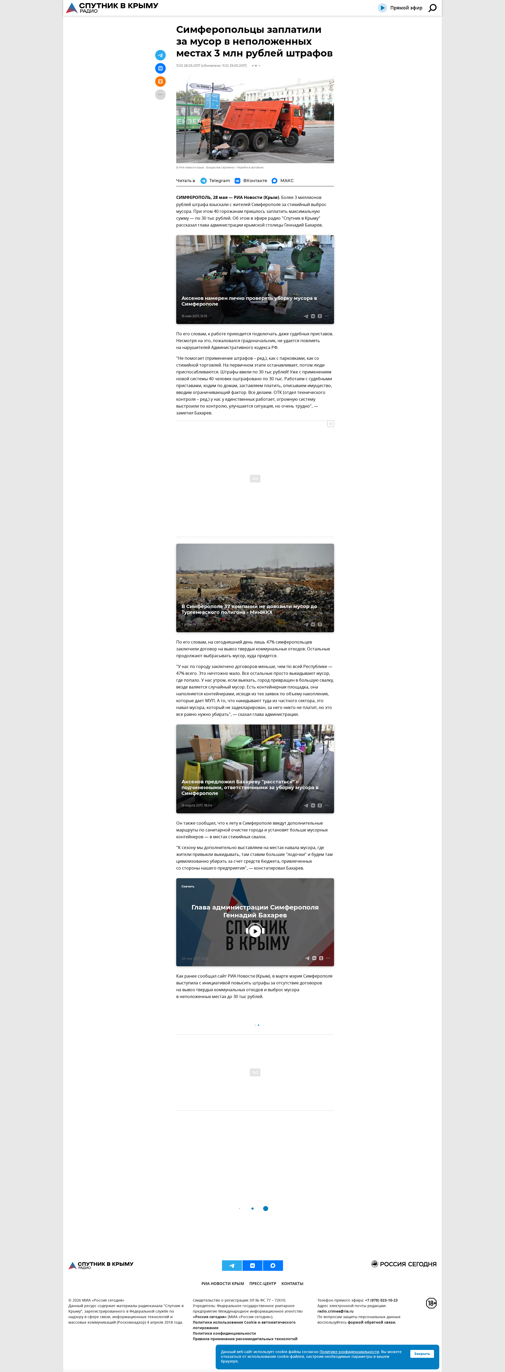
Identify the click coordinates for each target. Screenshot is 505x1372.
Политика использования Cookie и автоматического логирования (244, 1325)
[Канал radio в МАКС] (273, 1265)
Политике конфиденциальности (349, 1352)
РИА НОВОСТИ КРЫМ (222, 1284)
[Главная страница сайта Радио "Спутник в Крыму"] (112, 8)
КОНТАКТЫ (292, 1284)
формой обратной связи (371, 1323)
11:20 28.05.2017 (188, 66)
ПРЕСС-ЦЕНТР (262, 1284)
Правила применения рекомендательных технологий (245, 1339)
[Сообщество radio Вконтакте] (252, 1265)
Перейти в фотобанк (250, 167)
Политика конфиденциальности (224, 1334)
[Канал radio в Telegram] (232, 1265)
